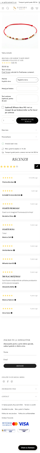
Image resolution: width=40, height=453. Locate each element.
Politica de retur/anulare (9, 413)
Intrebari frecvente (7, 418)
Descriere (5, 130)
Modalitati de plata (7, 409)
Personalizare (6, 137)
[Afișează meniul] (3, 8)
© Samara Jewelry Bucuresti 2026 (12, 405)
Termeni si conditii (30, 405)
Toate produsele (7, 53)
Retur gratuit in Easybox (22, 409)
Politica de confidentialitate (26, 413)
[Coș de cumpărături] (37, 8)
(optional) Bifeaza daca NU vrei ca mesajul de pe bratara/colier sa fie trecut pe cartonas (21, 110)
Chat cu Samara (27, 447)
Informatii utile (9, 389)
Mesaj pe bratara (7, 88)
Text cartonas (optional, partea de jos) (7, 98)
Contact (5, 396)
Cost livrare (6, 72)
